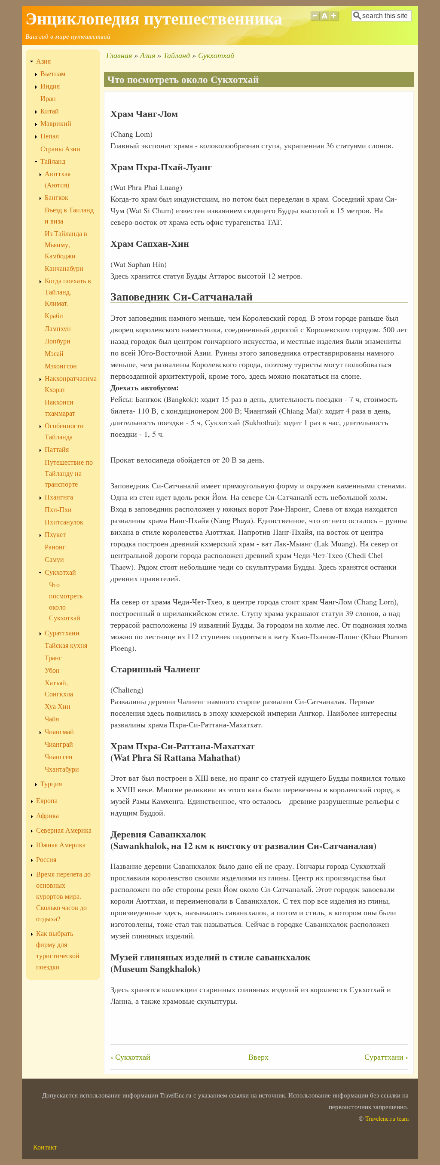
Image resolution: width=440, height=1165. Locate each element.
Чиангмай (59, 731)
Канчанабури (64, 268)
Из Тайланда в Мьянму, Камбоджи (66, 245)
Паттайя (57, 449)
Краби (54, 315)
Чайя (52, 719)
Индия (50, 86)
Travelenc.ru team (387, 1118)
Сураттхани (386, 1057)
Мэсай (54, 353)
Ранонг (55, 547)
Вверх (258, 1057)
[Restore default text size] (324, 21)
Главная (119, 55)
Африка (47, 815)
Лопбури (57, 341)
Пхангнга (59, 497)
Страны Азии (60, 148)
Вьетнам (52, 73)
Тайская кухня (66, 645)
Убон (52, 670)
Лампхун (58, 328)
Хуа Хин (57, 706)
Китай (49, 111)
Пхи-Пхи (58, 509)
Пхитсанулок (64, 522)
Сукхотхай (216, 55)
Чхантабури (62, 769)
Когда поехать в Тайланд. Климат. (68, 292)
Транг (53, 657)
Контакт (45, 1147)
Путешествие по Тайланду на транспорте (69, 473)
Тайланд (176, 55)
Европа (47, 800)
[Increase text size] (334, 21)
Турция (51, 783)
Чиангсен (59, 756)
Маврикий (55, 123)
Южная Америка (61, 844)
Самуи (54, 559)
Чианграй (59, 744)
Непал (49, 136)
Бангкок (56, 197)
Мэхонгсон (61, 366)
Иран (48, 98)
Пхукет (55, 534)
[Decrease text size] (315, 21)
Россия (46, 859)
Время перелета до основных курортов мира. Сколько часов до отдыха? (63, 896)
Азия (147, 55)
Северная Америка (64, 830)
